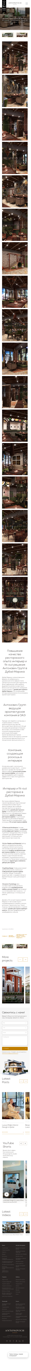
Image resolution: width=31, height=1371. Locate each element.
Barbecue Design (6, 1291)
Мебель (18, 1277)
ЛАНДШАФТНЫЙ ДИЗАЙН (6, 1305)
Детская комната (20, 1288)
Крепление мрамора (7, 1296)
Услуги (17, 1301)
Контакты (4, 1256)
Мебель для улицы (20, 1281)
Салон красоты (19, 1263)
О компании (5, 1248)
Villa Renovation (20, 1261)
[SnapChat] (16, 1341)
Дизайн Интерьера (20, 1245)
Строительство (6, 1250)
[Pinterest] (23, 1341)
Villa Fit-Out (5, 1279)
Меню (3, 1245)
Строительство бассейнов (6, 1314)
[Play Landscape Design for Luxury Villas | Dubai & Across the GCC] (13, 1179)
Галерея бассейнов (7, 1320)
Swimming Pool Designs (7, 1311)
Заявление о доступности (5, 1271)
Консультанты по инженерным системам (8, 1288)
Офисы (17, 1285)
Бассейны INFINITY (6, 1316)
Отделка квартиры (6, 1281)
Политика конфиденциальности (10, 1053)
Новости (4, 1252)
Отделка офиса (6, 1283)
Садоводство (5, 1307)
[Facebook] (13, 1341)
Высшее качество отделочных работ (20, 1308)
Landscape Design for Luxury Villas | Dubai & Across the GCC (13, 1201)
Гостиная (18, 1292)
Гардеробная (19, 1283)
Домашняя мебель (20, 1279)
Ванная (17, 1290)
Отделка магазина (6, 1285)
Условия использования (8, 1264)
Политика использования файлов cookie (8, 1267)
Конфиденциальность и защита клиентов (7, 1262)
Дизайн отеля (19, 1256)
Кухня (17, 1294)
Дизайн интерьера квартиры (20, 1252)
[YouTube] (7, 1341)
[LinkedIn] (20, 1341)
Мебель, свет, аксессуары (19, 1314)
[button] (20, 959)
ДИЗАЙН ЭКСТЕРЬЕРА (21, 1254)
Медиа (4, 1254)
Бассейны (4, 1309)
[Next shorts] (25, 1143)
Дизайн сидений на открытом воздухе (7, 1294)
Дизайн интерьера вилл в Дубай (20, 1305)
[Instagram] (10, 1341)
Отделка (4, 1277)
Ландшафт (4, 1301)
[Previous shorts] (21, 1143)
